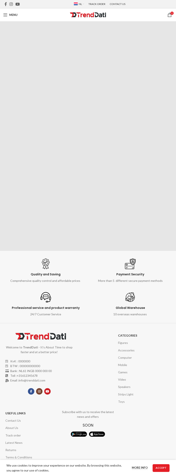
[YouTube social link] (17, 4)
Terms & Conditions (18, 457)
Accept (161, 467)
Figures (123, 343)
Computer (125, 357)
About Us (11, 428)
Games (122, 372)
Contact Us (13, 420)
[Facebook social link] (5, 4)
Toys (121, 401)
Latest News (14, 442)
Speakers (124, 387)
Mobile (122, 365)
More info (140, 467)
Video (122, 379)
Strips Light (126, 394)
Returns (10, 450)
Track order (13, 435)
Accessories (126, 350)
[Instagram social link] (11, 4)
